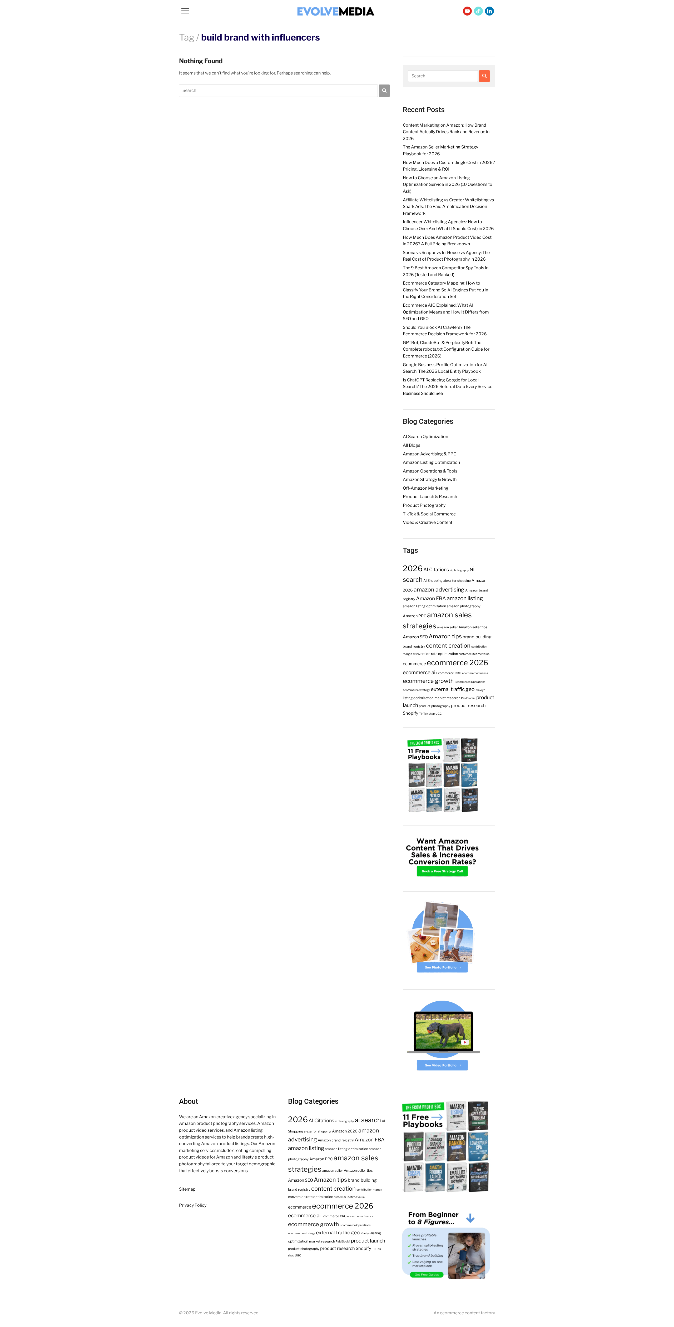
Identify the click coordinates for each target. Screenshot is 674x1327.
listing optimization (418, 698)
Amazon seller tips (473, 627)
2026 (413, 568)
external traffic (448, 689)
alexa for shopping (457, 581)
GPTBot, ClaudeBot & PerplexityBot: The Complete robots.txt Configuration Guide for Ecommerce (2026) (446, 349)
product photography (434, 706)
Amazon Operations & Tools (430, 471)
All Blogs (411, 445)
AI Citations (436, 569)
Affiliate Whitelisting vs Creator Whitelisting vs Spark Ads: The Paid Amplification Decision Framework (448, 206)
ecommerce (414, 663)
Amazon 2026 (345, 1131)
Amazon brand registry (336, 1140)
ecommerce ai (419, 672)
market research (447, 698)
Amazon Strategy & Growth (430, 479)
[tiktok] (478, 10)
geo (470, 689)
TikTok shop (427, 713)
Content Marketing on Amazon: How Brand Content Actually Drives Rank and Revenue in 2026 (446, 132)
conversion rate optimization (435, 654)
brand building (477, 636)
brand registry (414, 646)
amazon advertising (439, 589)
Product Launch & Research (430, 496)
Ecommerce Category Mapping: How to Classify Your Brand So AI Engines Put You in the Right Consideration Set (445, 290)
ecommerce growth (428, 681)
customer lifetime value (474, 654)
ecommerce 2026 (457, 662)
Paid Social (468, 698)
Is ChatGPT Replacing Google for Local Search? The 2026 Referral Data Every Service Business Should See (447, 386)
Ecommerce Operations (469, 682)
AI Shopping (433, 581)
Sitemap (187, 1189)
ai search (368, 1120)
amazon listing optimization (424, 606)
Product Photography (424, 505)
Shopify (410, 713)
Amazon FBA (431, 598)
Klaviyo (480, 690)
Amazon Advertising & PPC (429, 453)
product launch (368, 1241)
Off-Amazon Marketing (425, 488)
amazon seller (447, 627)
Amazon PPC (414, 616)
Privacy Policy (192, 1205)
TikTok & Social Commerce (429, 513)
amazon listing (465, 598)
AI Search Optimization (425, 436)
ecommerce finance (475, 673)
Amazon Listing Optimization (431, 462)
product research (468, 705)
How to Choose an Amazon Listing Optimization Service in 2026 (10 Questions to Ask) (447, 184)
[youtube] (467, 10)
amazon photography (463, 606)
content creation (448, 645)
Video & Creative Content (427, 522)
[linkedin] (489, 10)
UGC (438, 713)
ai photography (459, 570)
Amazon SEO (415, 636)
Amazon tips (445, 636)
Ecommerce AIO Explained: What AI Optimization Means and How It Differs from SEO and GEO (446, 312)
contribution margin (369, 1189)
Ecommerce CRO (448, 673)
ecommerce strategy (416, 690)
